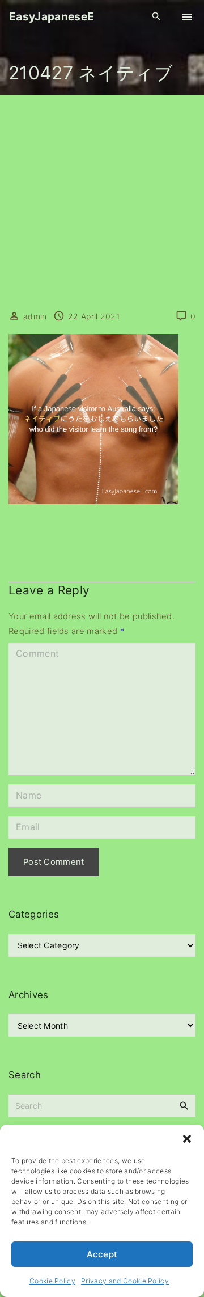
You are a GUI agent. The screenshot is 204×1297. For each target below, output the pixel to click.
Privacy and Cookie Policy (125, 1281)
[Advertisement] (102, 202)
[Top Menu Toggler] (187, 17)
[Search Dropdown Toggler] (156, 17)
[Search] (184, 1105)
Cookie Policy (52, 1281)
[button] (187, 1138)
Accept (102, 1254)
